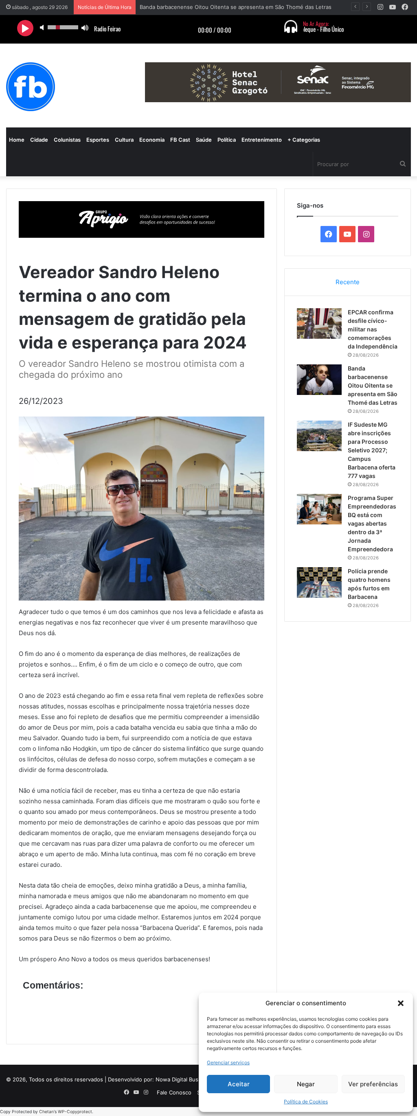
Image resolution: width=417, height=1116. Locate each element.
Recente (348, 282)
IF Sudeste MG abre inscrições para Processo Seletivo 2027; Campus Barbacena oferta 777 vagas (371, 450)
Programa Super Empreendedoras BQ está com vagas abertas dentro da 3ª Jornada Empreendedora (372, 523)
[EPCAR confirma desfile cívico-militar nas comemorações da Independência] (319, 323)
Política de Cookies (306, 1101)
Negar (306, 1084)
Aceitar (239, 1084)
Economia (152, 139)
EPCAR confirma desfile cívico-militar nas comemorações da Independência (372, 329)
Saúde (204, 139)
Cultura (124, 139)
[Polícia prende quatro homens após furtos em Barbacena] (319, 582)
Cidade (39, 139)
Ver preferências (373, 1084)
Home (16, 139)
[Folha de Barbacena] (30, 86)
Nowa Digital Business (184, 1079)
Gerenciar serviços (228, 1062)
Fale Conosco (174, 1092)
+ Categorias (304, 139)
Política (226, 139)
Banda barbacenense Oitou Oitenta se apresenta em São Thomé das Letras (372, 385)
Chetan (46, 1111)
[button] (401, 1003)
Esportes (97, 139)
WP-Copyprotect (75, 1111)
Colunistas (67, 139)
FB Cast (180, 139)
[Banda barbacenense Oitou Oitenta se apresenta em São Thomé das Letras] (319, 379)
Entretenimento (261, 139)
